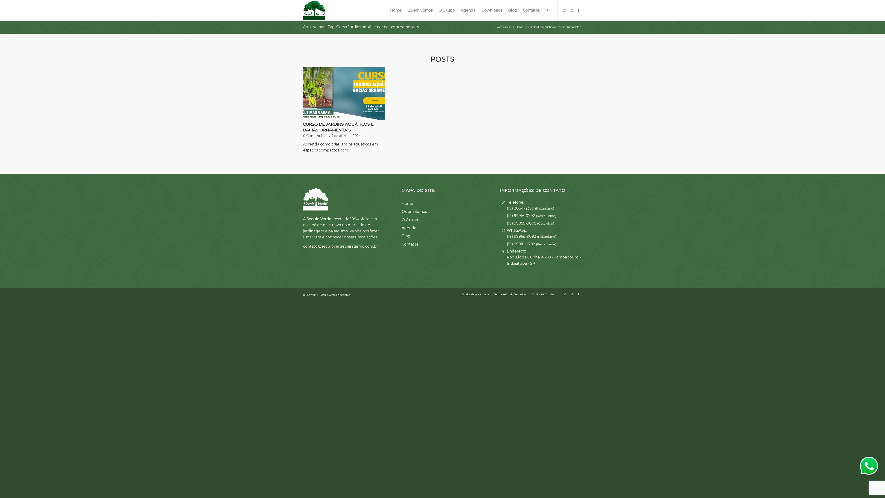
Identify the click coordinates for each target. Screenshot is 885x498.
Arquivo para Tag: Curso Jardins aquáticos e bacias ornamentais (361, 27)
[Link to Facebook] (578, 10)
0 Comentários (315, 136)
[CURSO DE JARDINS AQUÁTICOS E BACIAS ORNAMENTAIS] (344, 93)
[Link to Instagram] (564, 10)
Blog (406, 236)
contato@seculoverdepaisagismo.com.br (340, 246)
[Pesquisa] (547, 10)
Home (407, 203)
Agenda (409, 228)
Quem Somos (414, 211)
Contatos (410, 244)
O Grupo (410, 220)
